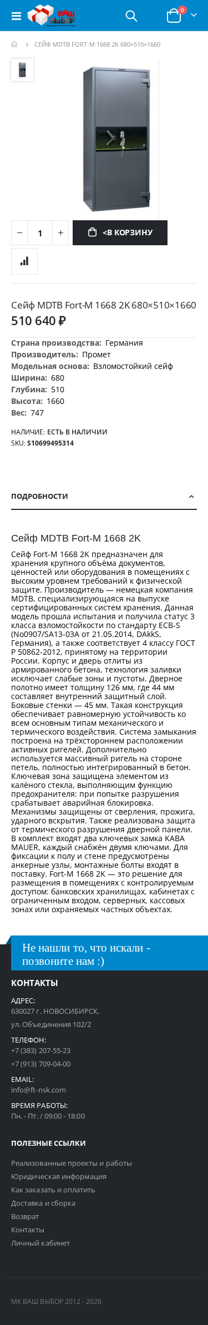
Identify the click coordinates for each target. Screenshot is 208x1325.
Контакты (28, 1230)
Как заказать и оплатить (53, 1190)
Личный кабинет (40, 1243)
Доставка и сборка (43, 1203)
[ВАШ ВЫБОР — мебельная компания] (51, 15)
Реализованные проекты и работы (71, 1163)
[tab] (104, 496)
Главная (15, 44)
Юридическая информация (58, 1176)
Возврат (25, 1216)
